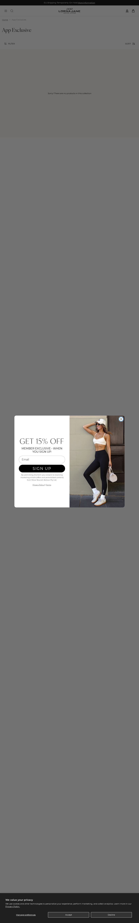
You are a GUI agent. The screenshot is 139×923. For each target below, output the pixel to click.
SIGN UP (42, 468)
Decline (111, 914)
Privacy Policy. (12, 906)
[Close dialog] (121, 419)
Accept (68, 914)
